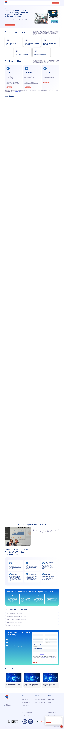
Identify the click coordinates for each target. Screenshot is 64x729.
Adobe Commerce (25, 699)
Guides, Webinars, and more (52, 712)
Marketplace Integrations (26, 715)
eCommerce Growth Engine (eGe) (40, 699)
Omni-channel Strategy (25, 697)
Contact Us (49, 702)
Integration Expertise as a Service (40, 702)
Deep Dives (49, 714)
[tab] (32, 613)
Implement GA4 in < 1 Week (44, 62)
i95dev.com (57, 726)
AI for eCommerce (25, 714)
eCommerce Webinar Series (52, 715)
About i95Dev (50, 697)
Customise (7, 725)
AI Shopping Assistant (38, 700)
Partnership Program (51, 699)
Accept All (17, 725)
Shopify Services (24, 700)
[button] (50, 3)
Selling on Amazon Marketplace (27, 712)
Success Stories (50, 700)
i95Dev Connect (37, 697)
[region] (12, 723)
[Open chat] (61, 726)
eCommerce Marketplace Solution (27, 702)
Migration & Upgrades (25, 705)
